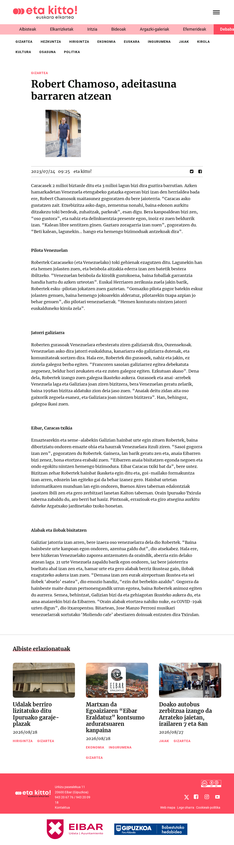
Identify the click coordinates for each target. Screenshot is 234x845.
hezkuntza (51, 41)
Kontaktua (62, 807)
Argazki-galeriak (154, 29)
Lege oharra (185, 807)
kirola (203, 41)
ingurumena (159, 41)
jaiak (184, 41)
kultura (23, 52)
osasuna (47, 52)
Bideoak (118, 29)
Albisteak (27, 29)
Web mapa (167, 807)
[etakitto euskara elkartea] (45, 11)
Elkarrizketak (61, 29)
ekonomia (106, 41)
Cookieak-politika (208, 807)
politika (72, 52)
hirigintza (79, 41)
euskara (132, 41)
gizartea (24, 41)
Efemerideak (194, 29)
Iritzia (92, 29)
